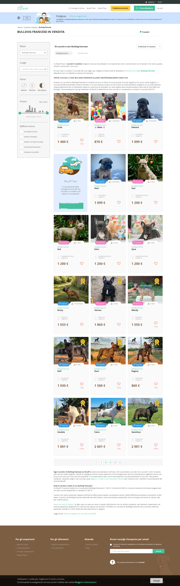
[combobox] (33, 52)
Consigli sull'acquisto (25, 551)
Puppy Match (22, 555)
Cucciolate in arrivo (30, 132)
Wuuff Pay (102, 8)
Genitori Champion (30, 137)
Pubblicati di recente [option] (146, 46)
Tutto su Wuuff (92, 544)
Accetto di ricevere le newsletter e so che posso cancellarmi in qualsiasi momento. (137, 545)
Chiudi (156, 580)
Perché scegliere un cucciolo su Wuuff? (80, 513)
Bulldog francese (62, 53)
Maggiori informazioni (85, 582)
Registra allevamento (60, 544)
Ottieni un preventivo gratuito (69, 206)
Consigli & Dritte (77, 8)
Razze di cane (22, 544)
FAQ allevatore (57, 548)
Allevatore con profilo (31, 152)
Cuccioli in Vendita (30, 27)
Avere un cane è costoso (63, 504)
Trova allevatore (146, 8)
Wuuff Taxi (91, 8)
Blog (87, 548)
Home (20, 27)
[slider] (19, 113)
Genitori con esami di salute (33, 142)
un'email (141, 562)
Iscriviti (158, 551)
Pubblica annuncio (120, 8)
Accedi (160, 8)
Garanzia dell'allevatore (32, 147)
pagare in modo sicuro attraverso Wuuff (107, 479)
